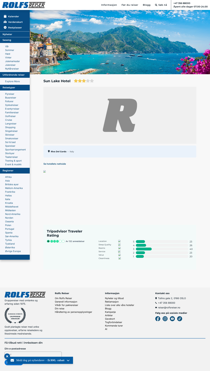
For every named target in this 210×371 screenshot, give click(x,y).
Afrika (8, 177)
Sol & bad (10, 142)
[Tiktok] (179, 318)
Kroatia (9, 202)
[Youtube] (172, 318)
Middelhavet (11, 206)
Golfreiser (10, 116)
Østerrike (10, 247)
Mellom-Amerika (14, 188)
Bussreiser (10, 97)
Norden (9, 217)
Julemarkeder (12, 61)
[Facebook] (157, 318)
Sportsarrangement (15, 149)
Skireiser (9, 134)
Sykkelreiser (11, 105)
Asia (7, 180)
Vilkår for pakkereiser (66, 305)
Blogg (147, 5)
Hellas (8, 195)
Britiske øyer (12, 184)
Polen (8, 225)
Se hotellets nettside (54, 163)
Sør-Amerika (11, 236)
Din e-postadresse (15, 348)
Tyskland (10, 243)
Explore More (12, 81)
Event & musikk (13, 164)
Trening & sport (13, 160)
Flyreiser (9, 93)
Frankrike (10, 191)
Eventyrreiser (12, 108)
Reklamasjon (112, 301)
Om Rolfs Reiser (63, 298)
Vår (7, 46)
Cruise (8, 119)
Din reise (59, 308)
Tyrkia (8, 240)
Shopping (10, 127)
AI (106, 329)
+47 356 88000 (166, 302)
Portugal (9, 228)
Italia (7, 199)
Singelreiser (11, 131)
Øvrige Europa (13, 251)
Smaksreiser (11, 138)
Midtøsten (10, 210)
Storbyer (9, 153)
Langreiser (10, 123)
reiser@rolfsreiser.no (169, 307)
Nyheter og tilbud (114, 298)
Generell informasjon (66, 301)
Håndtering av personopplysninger (73, 311)
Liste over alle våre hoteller (119, 305)
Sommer (9, 50)
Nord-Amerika (12, 214)
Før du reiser (130, 5)
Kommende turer (114, 325)
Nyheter (7, 34)
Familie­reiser (12, 112)
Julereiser (10, 64)
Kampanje (110, 311)
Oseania (9, 221)
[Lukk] (7, 356)
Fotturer (9, 101)
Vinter (8, 57)
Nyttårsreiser (12, 68)
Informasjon (109, 5)
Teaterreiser (11, 157)
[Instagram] (165, 318)
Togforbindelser (113, 322)
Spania (8, 232)
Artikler (109, 315)
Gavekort (110, 318)
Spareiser (10, 145)
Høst (7, 53)
